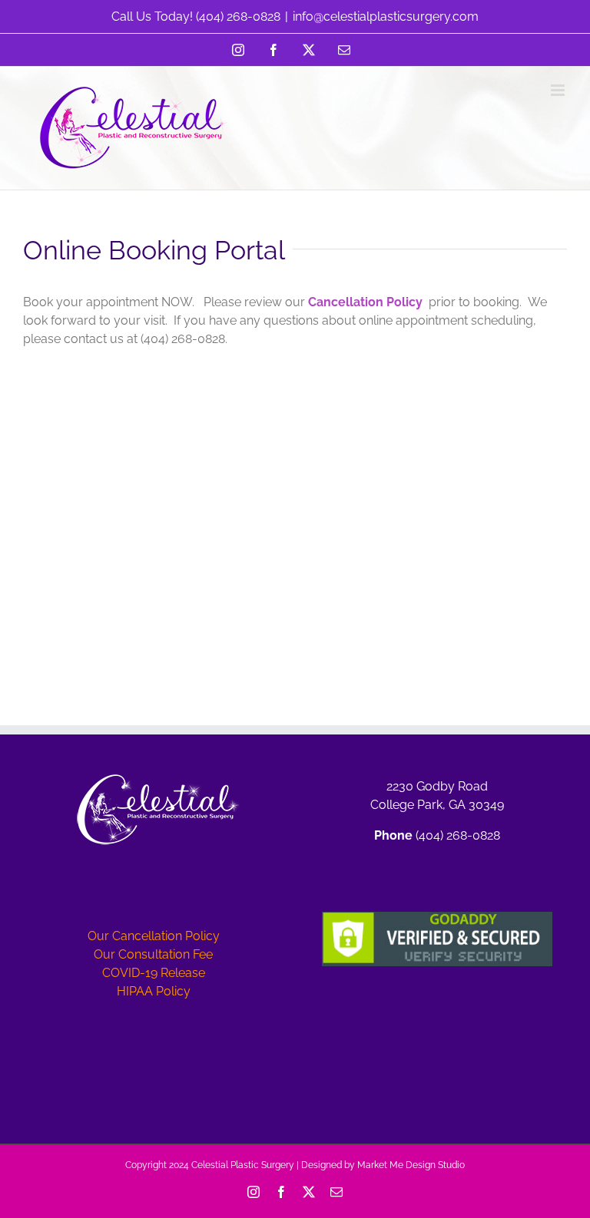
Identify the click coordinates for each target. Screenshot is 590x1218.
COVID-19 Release (153, 972)
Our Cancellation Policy (154, 936)
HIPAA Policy (154, 991)
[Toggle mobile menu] (559, 90)
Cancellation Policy (365, 302)
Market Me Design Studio (411, 1165)
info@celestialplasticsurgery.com (386, 16)
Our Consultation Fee (153, 954)
